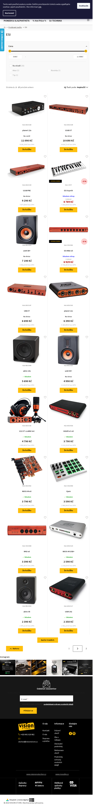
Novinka (55, 70)
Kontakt (46, 730)
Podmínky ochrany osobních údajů (58, 761)
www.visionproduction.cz (36, 774)
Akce (16, 70)
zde (39, 7)
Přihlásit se (28, 710)
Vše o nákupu (57, 738)
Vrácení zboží (57, 732)
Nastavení (9, 13)
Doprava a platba (46, 739)
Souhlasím (83, 5)
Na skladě (18, 65)
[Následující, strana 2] (77, 648)
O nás (45, 734)
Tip (15, 75)
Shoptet (12, 800)
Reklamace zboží (59, 751)
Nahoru (16, 648)
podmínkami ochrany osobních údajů (58, 704)
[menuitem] (17, 21)
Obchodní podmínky (58, 745)
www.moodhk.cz (62, 774)
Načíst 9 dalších (47, 640)
